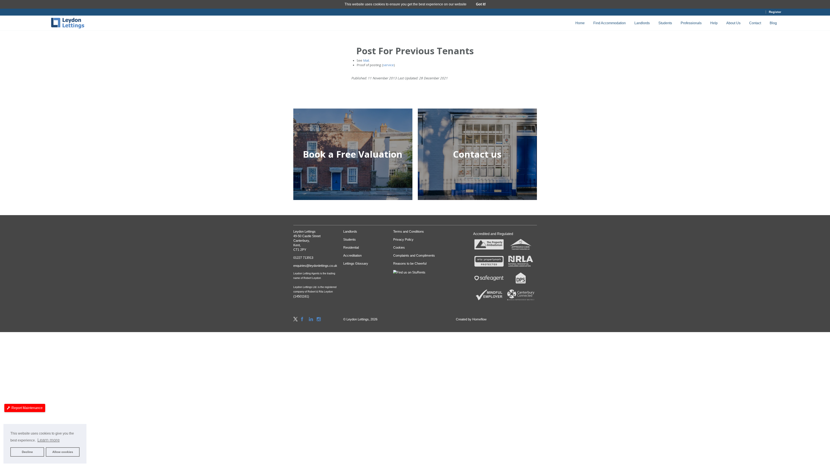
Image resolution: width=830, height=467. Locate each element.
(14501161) (301, 296)
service (388, 65)
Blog (773, 23)
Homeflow (479, 319)
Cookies (399, 247)
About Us (733, 23)
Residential (351, 247)
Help (714, 23)
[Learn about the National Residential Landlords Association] (521, 261)
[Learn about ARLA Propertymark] (489, 261)
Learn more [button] (48, 440)
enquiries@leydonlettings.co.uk (315, 265)
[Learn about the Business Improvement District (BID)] (521, 295)
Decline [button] (27, 452)
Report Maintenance (27, 408)
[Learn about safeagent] (489, 278)
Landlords (642, 23)
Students (665, 23)
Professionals (691, 23)
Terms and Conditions (408, 231)
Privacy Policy (403, 239)
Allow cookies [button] (62, 452)
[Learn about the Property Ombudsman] (489, 244)
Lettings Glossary (355, 263)
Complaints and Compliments (414, 255)
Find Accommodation (609, 23)
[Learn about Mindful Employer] (489, 295)
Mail (366, 60)
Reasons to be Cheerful (409, 263)
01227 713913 (303, 257)
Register (775, 12)
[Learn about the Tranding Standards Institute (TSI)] (521, 244)
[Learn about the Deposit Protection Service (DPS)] (521, 278)
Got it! (481, 4)
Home (580, 23)
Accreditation (352, 255)
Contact (755, 23)
